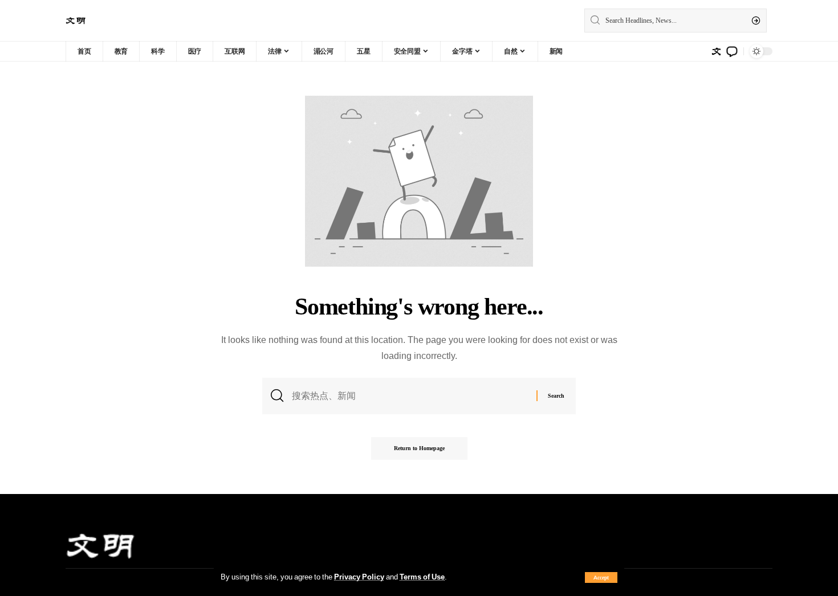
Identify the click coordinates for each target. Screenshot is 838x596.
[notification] (732, 51)
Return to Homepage (419, 448)
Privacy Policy (359, 576)
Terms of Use (422, 576)
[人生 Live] (76, 21)
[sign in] (716, 51)
